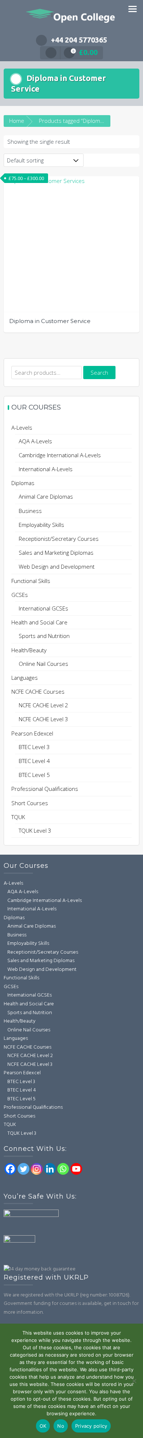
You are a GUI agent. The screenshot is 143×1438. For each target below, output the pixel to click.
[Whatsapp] (63, 1169)
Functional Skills (30, 580)
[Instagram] (37, 1169)
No (60, 1426)
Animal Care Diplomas (46, 496)
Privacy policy (91, 1426)
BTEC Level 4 (34, 760)
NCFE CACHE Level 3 (43, 719)
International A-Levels (46, 469)
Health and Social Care (39, 622)
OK (43, 1426)
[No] (134, 1380)
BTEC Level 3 (34, 747)
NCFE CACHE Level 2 (43, 705)
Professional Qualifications (44, 788)
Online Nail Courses (43, 663)
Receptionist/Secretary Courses (59, 538)
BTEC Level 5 (34, 774)
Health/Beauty (29, 650)
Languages (24, 677)
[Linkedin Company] (50, 1169)
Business (30, 510)
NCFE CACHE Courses (38, 691)
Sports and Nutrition (44, 635)
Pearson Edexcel (32, 733)
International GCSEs (43, 608)
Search (99, 372)
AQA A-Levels (35, 441)
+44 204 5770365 (79, 40)
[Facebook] (10, 1169)
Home (16, 120)
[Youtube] (76, 1169)
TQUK (18, 817)
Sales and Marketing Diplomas (56, 552)
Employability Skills (41, 524)
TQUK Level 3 (35, 830)
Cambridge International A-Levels (60, 455)
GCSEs (19, 594)
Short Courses (29, 803)
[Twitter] (23, 1169)
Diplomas (22, 483)
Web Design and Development (57, 566)
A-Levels (21, 427)
